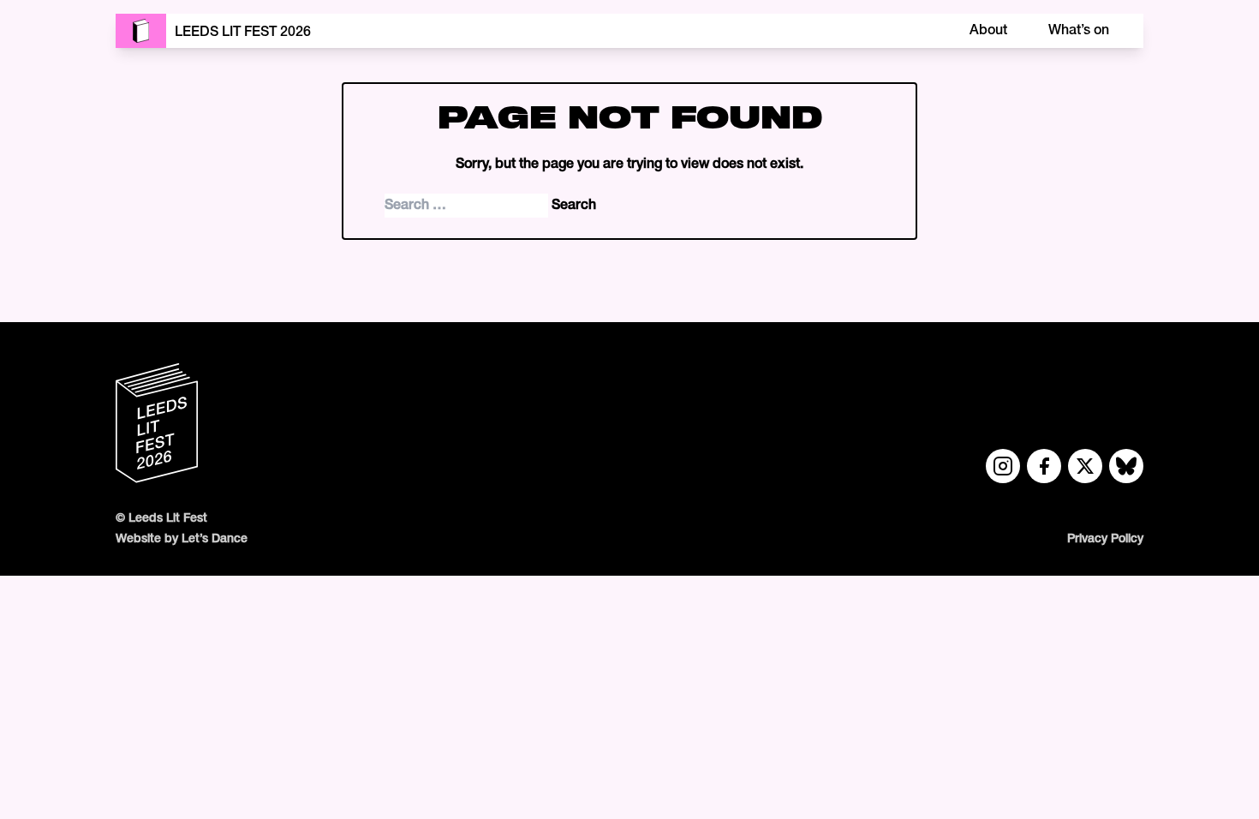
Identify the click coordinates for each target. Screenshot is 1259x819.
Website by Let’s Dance (182, 539)
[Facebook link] (1044, 466)
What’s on (1078, 31)
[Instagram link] (1003, 466)
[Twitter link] (1085, 466)
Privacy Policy (1105, 539)
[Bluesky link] (1126, 466)
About (988, 31)
